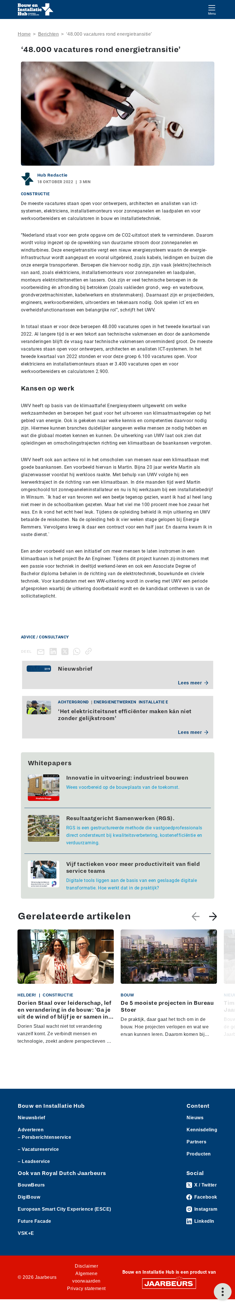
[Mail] (41, 651)
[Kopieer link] (89, 651)
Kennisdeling (202, 1129)
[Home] (36, 9)
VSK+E (26, 1233)
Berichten (48, 34)
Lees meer (190, 682)
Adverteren (31, 1129)
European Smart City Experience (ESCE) (64, 1209)
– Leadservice (34, 1161)
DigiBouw (29, 1197)
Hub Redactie (52, 175)
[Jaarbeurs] (169, 1283)
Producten (199, 1153)
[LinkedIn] (54, 651)
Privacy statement (86, 1288)
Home (24, 34)
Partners (196, 1141)
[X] (66, 651)
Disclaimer (86, 1266)
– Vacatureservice (38, 1149)
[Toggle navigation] (211, 9)
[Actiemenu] (223, 1291)
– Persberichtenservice (44, 1137)
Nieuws (195, 1117)
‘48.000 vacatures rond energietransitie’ (109, 34)
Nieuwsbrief (31, 1117)
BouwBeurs (31, 1184)
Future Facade (34, 1221)
